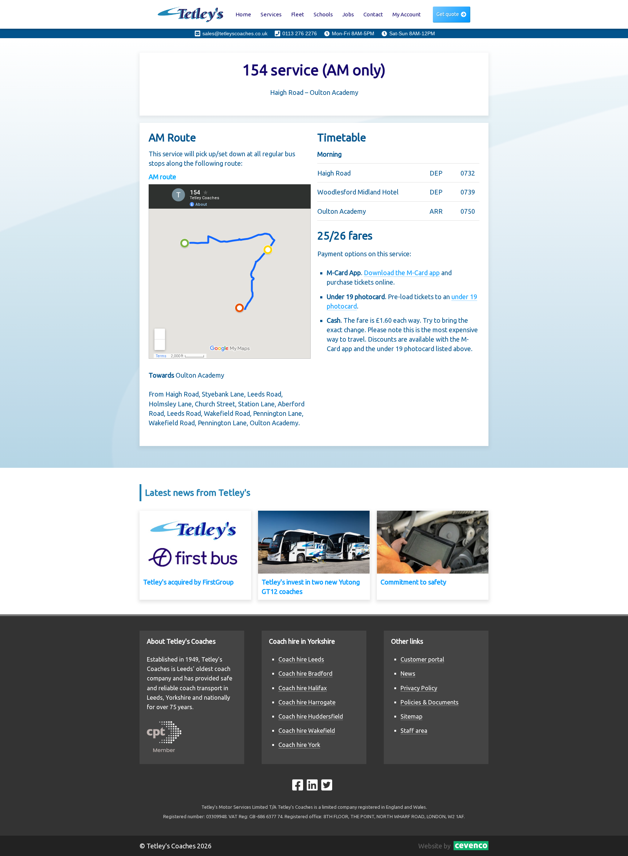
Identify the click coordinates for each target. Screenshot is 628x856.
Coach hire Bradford (305, 673)
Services (271, 14)
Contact (373, 14)
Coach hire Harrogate (306, 702)
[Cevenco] (469, 845)
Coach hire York (299, 745)
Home (243, 14)
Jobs (348, 14)
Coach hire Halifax (302, 688)
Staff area (413, 730)
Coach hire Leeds (301, 659)
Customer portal (422, 659)
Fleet (297, 14)
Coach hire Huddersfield (310, 716)
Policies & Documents (429, 702)
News (407, 673)
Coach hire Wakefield (306, 730)
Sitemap (411, 716)
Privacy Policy (418, 688)
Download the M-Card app (402, 272)
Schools (323, 14)
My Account (406, 14)
